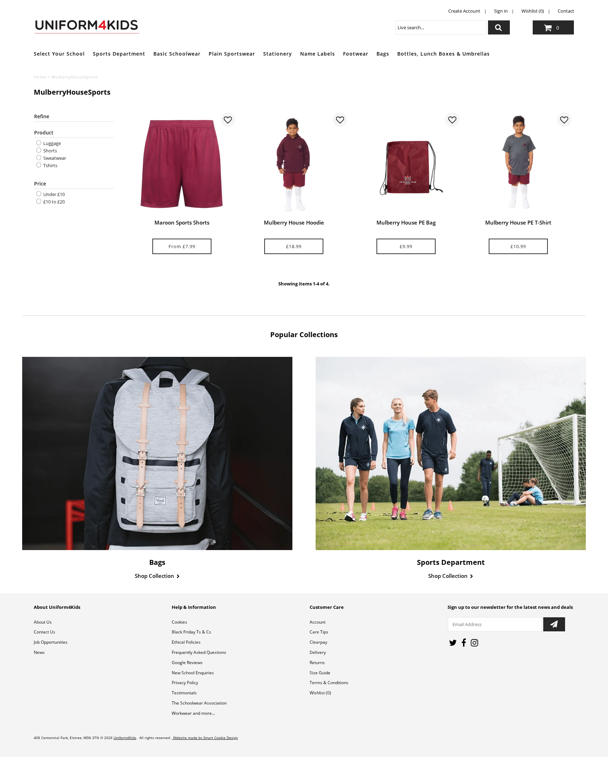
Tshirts (49, 165)
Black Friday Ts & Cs (191, 632)
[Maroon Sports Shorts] (182, 164)
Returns (317, 662)
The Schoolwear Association (199, 703)
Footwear (355, 53)
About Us (43, 622)
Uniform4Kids (125, 737)
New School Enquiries (193, 673)
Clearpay (318, 642)
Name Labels (317, 53)
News (39, 652)
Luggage (51, 143)
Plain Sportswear (232, 53)
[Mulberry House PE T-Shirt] (518, 164)
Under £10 (53, 194)
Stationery (277, 53)
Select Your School (59, 53)
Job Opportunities (51, 642)
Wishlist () (320, 693)
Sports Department (119, 53)
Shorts (49, 150)
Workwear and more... (193, 713)
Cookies (179, 622)
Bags (382, 53)
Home (40, 77)
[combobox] (440, 27)
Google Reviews (187, 662)
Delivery (318, 652)
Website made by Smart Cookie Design (205, 737)
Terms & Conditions (329, 683)
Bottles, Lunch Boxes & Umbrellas (443, 53)
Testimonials (184, 693)
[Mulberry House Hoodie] (293, 164)
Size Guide (320, 673)
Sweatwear (54, 158)
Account (317, 622)
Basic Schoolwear (177, 53)
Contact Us (44, 632)
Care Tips (319, 632)
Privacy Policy (185, 683)
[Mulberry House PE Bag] (406, 164)
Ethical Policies (186, 642)
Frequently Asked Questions (199, 652)
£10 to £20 (53, 201)
